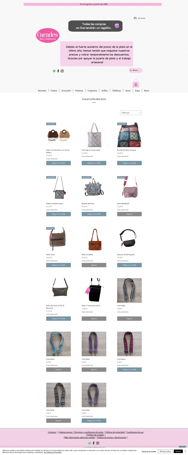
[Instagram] (62, 71)
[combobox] (131, 113)
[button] (135, 83)
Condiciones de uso (135, 432)
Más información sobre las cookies (80, 437)
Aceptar (178, 451)
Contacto (52, 432)
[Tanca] (185, 451)
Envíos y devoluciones (51, 158)
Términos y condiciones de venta (89, 432)
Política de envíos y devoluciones (111, 437)
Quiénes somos (65, 432)
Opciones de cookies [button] (149, 451)
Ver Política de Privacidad (52, 452)
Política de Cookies (95, 434)
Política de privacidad (115, 432)
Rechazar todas (165, 451)
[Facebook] (58, 71)
